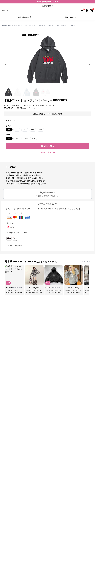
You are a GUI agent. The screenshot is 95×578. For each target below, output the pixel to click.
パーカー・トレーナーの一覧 (24, 25)
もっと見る (86, 261)
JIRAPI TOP (6, 25)
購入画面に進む (47, 146)
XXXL (41, 130)
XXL (32, 130)
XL (25, 130)
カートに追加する (47, 152)
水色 (33, 138)
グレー (25, 138)
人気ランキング (70, 17)
